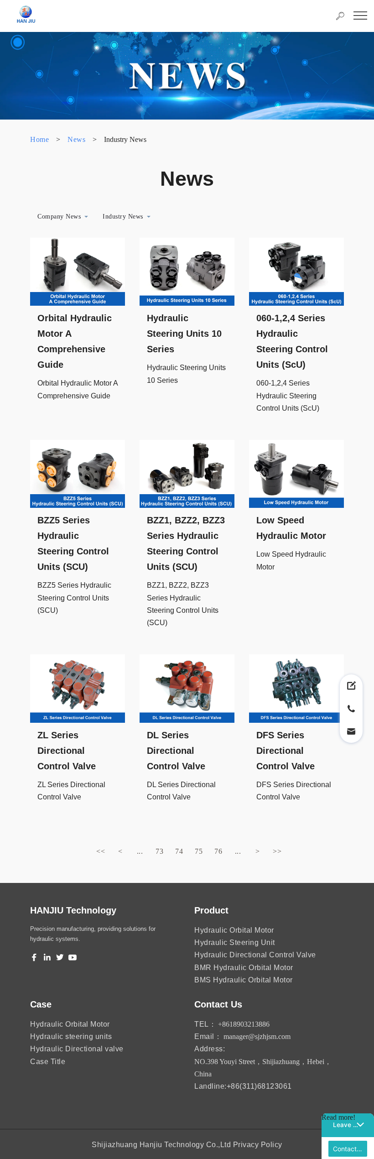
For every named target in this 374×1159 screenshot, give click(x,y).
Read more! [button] (338, 1117)
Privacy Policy (257, 1145)
